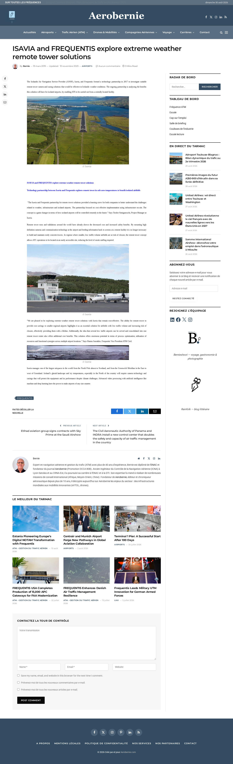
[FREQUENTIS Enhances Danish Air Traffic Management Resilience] (86, 570)
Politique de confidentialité (106, 743)
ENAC (154, 464)
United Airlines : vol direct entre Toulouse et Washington (200, 199)
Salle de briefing (178, 123)
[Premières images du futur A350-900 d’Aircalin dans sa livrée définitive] (176, 179)
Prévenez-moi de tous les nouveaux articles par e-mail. (49, 689)
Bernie (26, 66)
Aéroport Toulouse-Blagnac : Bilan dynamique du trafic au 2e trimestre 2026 (202, 158)
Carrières (185, 32)
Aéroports (47, 32)
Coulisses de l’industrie (181, 128)
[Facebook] (5, 78)
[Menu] (226, 32)
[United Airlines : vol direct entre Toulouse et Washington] (176, 199)
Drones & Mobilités (105, 32)
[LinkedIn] (5, 94)
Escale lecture (177, 134)
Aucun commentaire (109, 66)
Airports (87, 66)
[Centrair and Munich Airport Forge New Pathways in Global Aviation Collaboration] (86, 519)
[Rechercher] (221, 32)
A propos (43, 743)
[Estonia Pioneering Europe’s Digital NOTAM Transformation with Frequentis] (35, 519)
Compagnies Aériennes (139, 32)
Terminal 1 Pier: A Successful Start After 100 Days (137, 538)
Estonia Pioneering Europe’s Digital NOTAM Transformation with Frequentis (33, 540)
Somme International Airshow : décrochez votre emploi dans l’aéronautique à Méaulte (202, 244)
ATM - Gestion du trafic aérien (30, 548)
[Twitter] (5, 86)
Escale (173, 112)
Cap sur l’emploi (178, 118)
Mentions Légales (67, 743)
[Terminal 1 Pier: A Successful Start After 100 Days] (137, 519)
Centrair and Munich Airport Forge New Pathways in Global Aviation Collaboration (84, 540)
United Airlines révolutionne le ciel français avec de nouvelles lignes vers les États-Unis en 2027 (202, 220)
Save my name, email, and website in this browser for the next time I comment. (62, 675)
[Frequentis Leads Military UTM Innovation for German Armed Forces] (137, 570)
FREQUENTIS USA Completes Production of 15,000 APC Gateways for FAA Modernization (34, 591)
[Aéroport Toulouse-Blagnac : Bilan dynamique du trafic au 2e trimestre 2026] (176, 158)
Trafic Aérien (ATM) (73, 32)
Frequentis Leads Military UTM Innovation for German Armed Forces (135, 591)
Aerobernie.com (128, 752)
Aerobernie (61, 469)
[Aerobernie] (116, 17)
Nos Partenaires (167, 743)
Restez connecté (183, 298)
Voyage (167, 32)
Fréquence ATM (178, 107)
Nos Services (141, 743)
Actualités (29, 32)
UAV (116, 600)
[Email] (5, 102)
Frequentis (24, 398)
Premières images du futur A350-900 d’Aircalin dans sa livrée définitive (83, 2)
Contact (205, 32)
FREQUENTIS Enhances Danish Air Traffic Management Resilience (84, 591)
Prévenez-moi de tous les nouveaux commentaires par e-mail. (53, 682)
